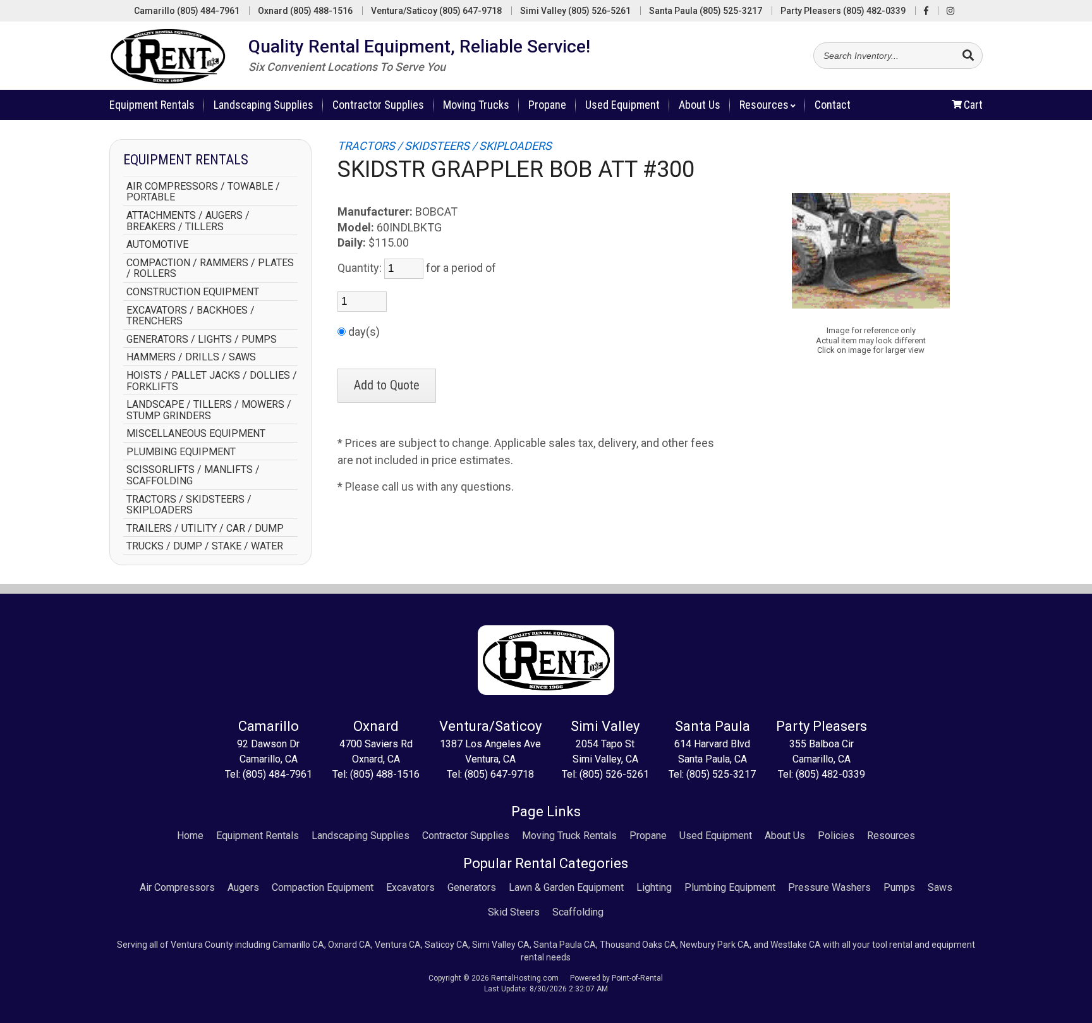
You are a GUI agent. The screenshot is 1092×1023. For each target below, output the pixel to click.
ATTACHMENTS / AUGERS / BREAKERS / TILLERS (188, 221)
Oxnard (305, 11)
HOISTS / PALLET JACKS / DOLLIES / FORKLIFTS (211, 381)
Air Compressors (177, 887)
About (699, 104)
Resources (764, 104)
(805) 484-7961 (277, 774)
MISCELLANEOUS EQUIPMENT (195, 433)
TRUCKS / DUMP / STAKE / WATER (204, 546)
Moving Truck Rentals (569, 836)
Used (622, 104)
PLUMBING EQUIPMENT (181, 452)
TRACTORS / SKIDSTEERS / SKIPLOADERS (189, 505)
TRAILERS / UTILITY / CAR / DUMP (205, 528)
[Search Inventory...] (968, 56)
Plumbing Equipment (729, 887)
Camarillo (187, 11)
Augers (243, 887)
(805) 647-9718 (499, 774)
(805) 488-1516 (385, 774)
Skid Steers (514, 912)
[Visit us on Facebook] (926, 11)
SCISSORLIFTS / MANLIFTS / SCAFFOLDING (193, 475)
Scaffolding (578, 912)
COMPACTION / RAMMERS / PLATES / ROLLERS (210, 268)
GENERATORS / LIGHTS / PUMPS (201, 339)
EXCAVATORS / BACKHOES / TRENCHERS (190, 316)
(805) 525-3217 (721, 774)
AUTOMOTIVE (157, 244)
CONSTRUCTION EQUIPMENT (192, 292)
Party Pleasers (843, 11)
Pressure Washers (829, 887)
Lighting (654, 887)
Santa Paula (705, 11)
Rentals (152, 104)
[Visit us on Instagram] (950, 11)
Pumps (899, 887)
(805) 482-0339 (830, 774)
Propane (547, 104)
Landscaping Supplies (263, 104)
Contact (833, 104)
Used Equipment (715, 836)
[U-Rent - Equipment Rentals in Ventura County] (168, 58)
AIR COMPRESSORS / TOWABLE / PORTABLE (203, 192)
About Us (785, 836)
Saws (940, 887)
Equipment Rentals (257, 836)
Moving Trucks (476, 104)
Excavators (410, 887)
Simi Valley (575, 11)
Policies (836, 836)
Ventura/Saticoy (436, 11)
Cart (973, 104)
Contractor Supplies (378, 104)
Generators (471, 887)
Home (190, 836)
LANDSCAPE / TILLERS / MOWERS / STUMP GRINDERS (208, 410)
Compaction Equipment (322, 887)
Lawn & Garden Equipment (566, 887)
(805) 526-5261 (614, 774)
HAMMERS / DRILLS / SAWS (191, 357)
